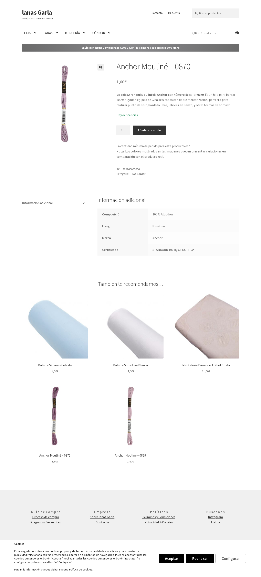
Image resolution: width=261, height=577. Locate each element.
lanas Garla (37, 12)
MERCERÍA (72, 33)
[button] (100, 67)
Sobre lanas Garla (102, 517)
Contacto (157, 13)
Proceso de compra (45, 517)
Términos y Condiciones (158, 517)
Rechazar (200, 558)
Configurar (231, 558)
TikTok (215, 522)
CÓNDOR (98, 33)
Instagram (215, 517)
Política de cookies (80, 569)
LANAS (48, 33)
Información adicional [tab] (37, 203)
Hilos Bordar (137, 174)
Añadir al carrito (149, 130)
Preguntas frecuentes (45, 522)
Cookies (167, 522)
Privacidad (152, 522)
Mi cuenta (174, 13)
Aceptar (171, 558)
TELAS (26, 33)
